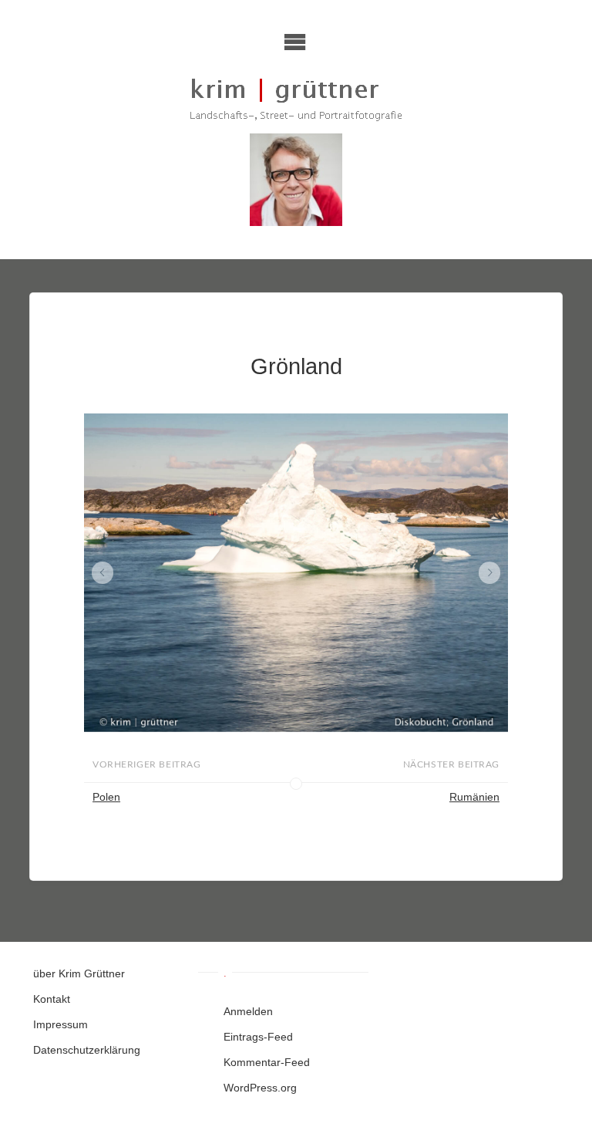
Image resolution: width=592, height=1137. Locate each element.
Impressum (60, 1024)
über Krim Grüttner (79, 973)
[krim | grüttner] (296, 99)
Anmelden (248, 1011)
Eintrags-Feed (258, 1037)
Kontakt (51, 999)
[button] (103, 573)
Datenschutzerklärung (86, 1050)
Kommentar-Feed (267, 1062)
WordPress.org (260, 1087)
